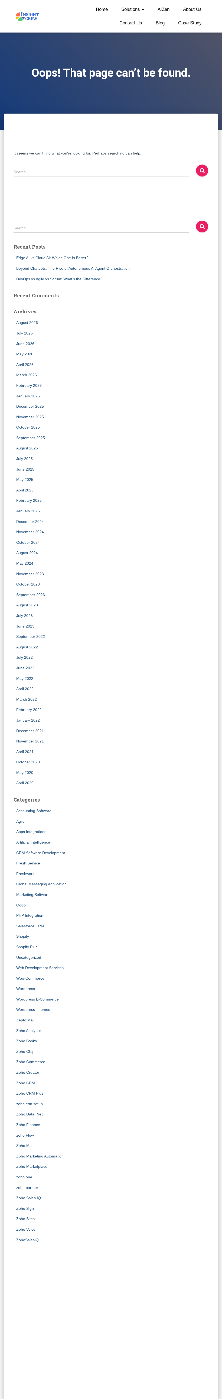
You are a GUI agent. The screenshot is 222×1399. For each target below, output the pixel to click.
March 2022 (26, 699)
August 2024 (27, 553)
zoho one (24, 1177)
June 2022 (25, 668)
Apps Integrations (31, 831)
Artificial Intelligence (33, 842)
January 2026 (28, 396)
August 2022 (27, 647)
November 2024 (30, 532)
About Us (192, 9)
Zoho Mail (24, 1145)
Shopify (22, 936)
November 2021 (30, 741)
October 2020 (28, 762)
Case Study (190, 22)
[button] (142, 9)
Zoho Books (26, 1041)
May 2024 (24, 563)
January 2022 (28, 720)
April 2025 (25, 490)
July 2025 (24, 458)
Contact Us (130, 22)
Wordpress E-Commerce (37, 999)
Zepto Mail (25, 1020)
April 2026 (25, 364)
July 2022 (24, 657)
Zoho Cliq (24, 1051)
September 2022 (30, 636)
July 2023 (24, 615)
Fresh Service (28, 863)
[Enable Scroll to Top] (211, 1388)
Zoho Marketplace (31, 1166)
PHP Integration (29, 915)
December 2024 (30, 521)
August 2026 (27, 322)
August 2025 (27, 448)
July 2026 (24, 333)
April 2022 (25, 689)
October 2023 (28, 584)
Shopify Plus (26, 947)
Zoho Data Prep (30, 1114)
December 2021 (30, 731)
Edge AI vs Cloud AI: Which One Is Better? (52, 258)
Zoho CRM (25, 1083)
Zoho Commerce (30, 1062)
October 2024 (28, 542)
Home (102, 9)
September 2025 (30, 438)
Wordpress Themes (33, 1009)
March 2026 (26, 375)
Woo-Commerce (30, 978)
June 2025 (25, 469)
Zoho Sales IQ (28, 1198)
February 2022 (29, 709)
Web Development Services (40, 968)
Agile (20, 821)
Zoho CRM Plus (29, 1093)
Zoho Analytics (28, 1030)
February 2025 (29, 500)
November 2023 (30, 574)
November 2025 (30, 417)
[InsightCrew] (27, 16)
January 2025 (28, 511)
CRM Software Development (40, 853)
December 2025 (30, 406)
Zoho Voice (25, 1229)
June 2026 (25, 344)
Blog (160, 22)
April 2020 (25, 783)
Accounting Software (33, 811)
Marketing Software (33, 894)
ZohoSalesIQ (27, 1240)
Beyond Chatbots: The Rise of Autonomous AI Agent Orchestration (73, 268)
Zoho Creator (27, 1072)
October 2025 (28, 427)
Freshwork (25, 873)
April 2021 (25, 752)
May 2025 (24, 479)
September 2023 (30, 595)
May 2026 (24, 354)
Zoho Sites (25, 1219)
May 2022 (24, 678)
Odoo (21, 905)
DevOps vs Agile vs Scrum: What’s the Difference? (59, 279)
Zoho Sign (25, 1208)
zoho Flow (25, 1135)
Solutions (131, 9)
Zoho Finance (28, 1125)
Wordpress (25, 988)
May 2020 (24, 772)
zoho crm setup (29, 1104)
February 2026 (29, 385)
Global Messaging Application (41, 884)
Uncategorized (28, 957)
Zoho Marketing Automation (40, 1156)
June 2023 (25, 626)
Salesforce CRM (30, 926)
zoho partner (27, 1187)
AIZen (163, 9)
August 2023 (27, 605)
